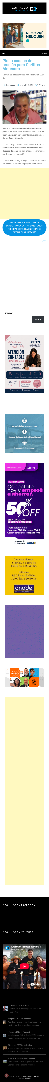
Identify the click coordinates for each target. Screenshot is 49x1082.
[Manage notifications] (7, 1075)
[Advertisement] (24, 193)
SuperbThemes (24, 1078)
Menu (44, 53)
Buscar (9, 313)
